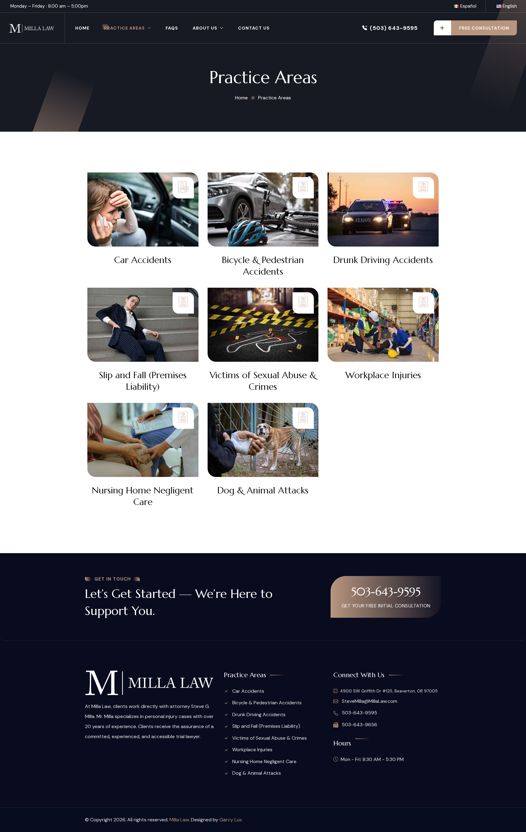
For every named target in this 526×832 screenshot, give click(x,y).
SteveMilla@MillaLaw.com (369, 701)
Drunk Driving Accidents (383, 259)
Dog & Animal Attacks (262, 490)
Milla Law (179, 819)
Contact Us (254, 28)
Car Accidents (142, 259)
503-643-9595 (386, 592)
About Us (205, 28)
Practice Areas (124, 28)
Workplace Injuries (383, 375)
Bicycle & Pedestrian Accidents (263, 265)
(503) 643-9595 (394, 28)
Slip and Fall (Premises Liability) (143, 380)
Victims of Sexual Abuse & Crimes (263, 380)
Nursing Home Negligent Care (143, 496)
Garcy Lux (230, 819)
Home (82, 28)
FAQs (172, 28)
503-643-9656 (359, 724)
